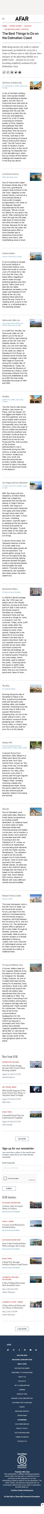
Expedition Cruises (10, 1062)
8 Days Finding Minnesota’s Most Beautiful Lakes (13, 1284)
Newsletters (22, 1394)
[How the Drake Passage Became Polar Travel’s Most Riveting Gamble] (36, 1064)
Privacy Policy (22, 1428)
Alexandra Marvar (8, 1077)
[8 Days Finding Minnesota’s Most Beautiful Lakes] (36, 1279)
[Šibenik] (36, 812)
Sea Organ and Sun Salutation (15, 482)
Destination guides (22, 1368)
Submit (9, 1188)
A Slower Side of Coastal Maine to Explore (12, 1207)
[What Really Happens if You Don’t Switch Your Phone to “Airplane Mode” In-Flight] (36, 1089)
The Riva (5, 685)
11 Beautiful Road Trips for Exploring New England (13, 1116)
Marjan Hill (7, 742)
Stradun (5, 396)
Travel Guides (15, 26)
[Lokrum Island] (36, 256)
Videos (22, 1407)
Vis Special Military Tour (12, 965)
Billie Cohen (6, 1102)
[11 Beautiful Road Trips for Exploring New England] (36, 1114)
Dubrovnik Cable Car (11, 320)
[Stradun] (36, 399)
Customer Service (22, 1424)
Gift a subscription (22, 1385)
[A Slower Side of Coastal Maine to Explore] (36, 1205)
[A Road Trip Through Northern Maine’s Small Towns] (36, 1261)
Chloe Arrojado (7, 1124)
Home (4, 26)
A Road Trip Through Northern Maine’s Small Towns (15, 1263)
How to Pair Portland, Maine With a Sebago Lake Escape (14, 1244)
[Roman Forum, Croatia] (36, 898)
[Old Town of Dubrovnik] (36, 86)
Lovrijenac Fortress (10, 174)
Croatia (27, 26)
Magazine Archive (22, 1411)
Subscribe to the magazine (22, 1372)
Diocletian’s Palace (10, 589)
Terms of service (22, 1437)
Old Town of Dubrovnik (12, 82)
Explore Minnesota (8, 1292)
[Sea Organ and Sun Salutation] (36, 485)
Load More (22, 1329)
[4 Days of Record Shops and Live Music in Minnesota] (36, 1304)
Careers (22, 1390)
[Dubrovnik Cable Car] (36, 323)
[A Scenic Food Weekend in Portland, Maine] (36, 1223)
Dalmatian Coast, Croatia (17, 29)
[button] (22, 1490)
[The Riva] (36, 688)
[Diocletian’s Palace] (36, 592)
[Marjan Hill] (36, 745)
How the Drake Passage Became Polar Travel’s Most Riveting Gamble (13, 1068)
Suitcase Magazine (22, 1433)
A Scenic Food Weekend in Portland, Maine (13, 1225)
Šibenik (5, 809)
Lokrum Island (8, 253)
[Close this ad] (42, 1504)
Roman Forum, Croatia (11, 895)
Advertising (22, 1415)
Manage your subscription (22, 1398)
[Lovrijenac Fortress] (36, 177)
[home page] (21, 19)
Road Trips (7, 1112)
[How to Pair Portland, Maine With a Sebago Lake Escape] (36, 1242)
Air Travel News (9, 1087)
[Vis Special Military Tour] (36, 968)
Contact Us (22, 1441)
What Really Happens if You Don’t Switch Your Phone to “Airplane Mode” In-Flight (14, 1092)
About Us (22, 1377)
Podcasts (22, 1381)
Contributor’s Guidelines (22, 1402)
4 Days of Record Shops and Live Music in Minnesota (13, 1306)
